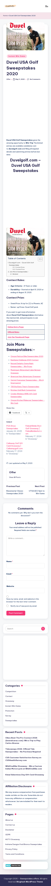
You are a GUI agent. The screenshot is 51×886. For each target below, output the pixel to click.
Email (9, 574)
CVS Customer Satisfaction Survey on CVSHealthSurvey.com (23, 758)
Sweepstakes (11, 720)
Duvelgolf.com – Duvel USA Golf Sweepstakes (21, 264)
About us (9, 820)
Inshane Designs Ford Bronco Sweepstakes (23, 844)
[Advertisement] (25, 111)
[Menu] (46, 6)
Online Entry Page (16, 327)
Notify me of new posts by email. (24, 606)
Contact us (10, 825)
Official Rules (13, 332)
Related (15, 274)
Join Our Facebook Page (18, 337)
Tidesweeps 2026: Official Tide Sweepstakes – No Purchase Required (23, 750)
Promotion (9, 711)
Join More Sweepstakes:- (19, 272)
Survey (8, 716)
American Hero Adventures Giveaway (26, 376)
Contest (8, 696)
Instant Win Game (16, 56)
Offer (12, 472)
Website (10, 586)
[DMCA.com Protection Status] (13, 865)
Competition (10, 691)
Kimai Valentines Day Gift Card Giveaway (24, 775)
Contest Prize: (20, 269)
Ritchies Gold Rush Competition (23, 390)
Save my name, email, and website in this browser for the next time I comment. (22, 600)
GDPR (7, 834)
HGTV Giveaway (12, 839)
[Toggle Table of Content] (39, 259)
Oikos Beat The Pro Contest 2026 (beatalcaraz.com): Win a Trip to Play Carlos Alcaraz (22, 740)
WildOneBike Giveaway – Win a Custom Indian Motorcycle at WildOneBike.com (23, 767)
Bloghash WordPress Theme (29, 882)
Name (9, 561)
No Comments (35, 79)
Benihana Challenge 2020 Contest (25, 360)
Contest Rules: (20, 267)
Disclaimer (9, 830)
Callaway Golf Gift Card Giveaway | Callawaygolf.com (14, 446)
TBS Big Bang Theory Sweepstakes (25, 387)
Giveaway (9, 701)
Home (5, 15)
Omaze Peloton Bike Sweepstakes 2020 (27, 356)
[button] (15, 477)
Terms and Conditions (14, 854)
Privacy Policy (11, 849)
